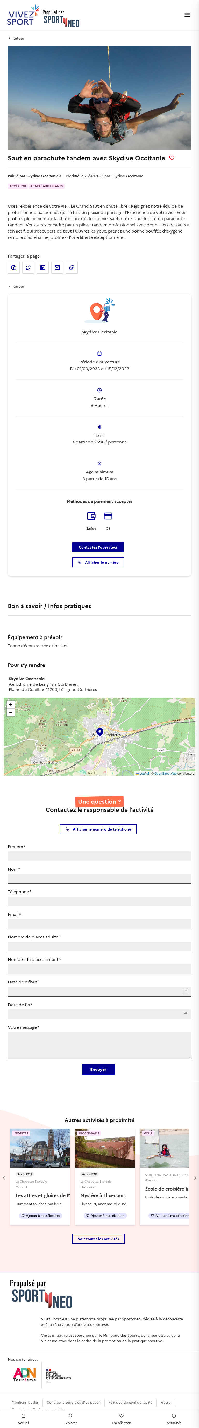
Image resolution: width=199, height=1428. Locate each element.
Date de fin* (20, 1004)
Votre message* (23, 1027)
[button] (99, 731)
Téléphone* (19, 891)
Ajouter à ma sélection (43, 1216)
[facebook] (14, 268)
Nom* (14, 869)
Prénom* (17, 846)
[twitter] (28, 268)
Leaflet (144, 773)
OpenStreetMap (165, 773)
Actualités (174, 1423)
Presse (165, 1402)
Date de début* (24, 982)
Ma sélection (121, 1423)
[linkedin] (43, 268)
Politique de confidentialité (130, 1402)
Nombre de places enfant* (34, 959)
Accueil (23, 1423)
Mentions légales (25, 1402)
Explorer (70, 1423)
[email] (57, 268)
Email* (14, 914)
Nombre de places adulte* (34, 937)
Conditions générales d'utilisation (74, 1402)
